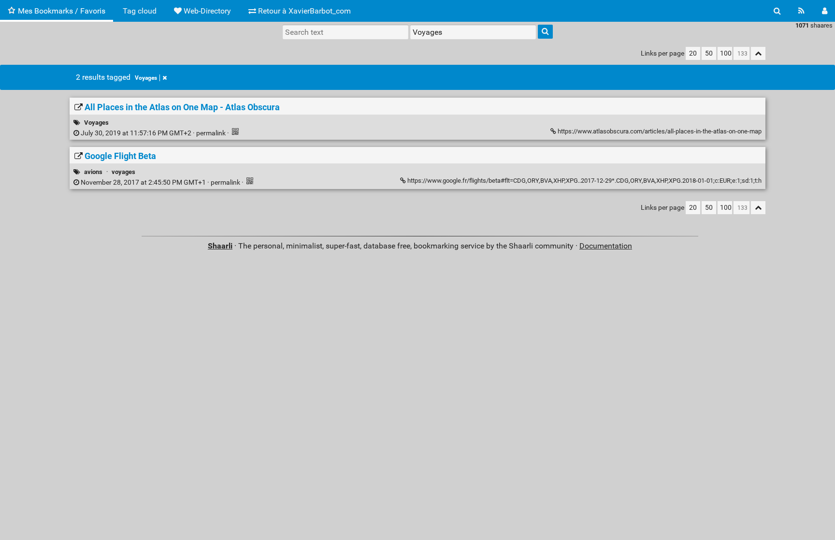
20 (693, 53)
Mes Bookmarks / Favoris (61, 10)
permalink (153, 133)
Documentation (605, 245)
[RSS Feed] (801, 11)
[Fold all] (758, 53)
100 (726, 53)
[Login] (824, 11)
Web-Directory (206, 10)
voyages (123, 171)
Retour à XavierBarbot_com (303, 10)
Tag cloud (140, 10)
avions (93, 171)
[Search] (777, 11)
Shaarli (220, 245)
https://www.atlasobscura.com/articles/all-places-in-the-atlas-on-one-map (659, 131)
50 (709, 53)
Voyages (146, 77)
